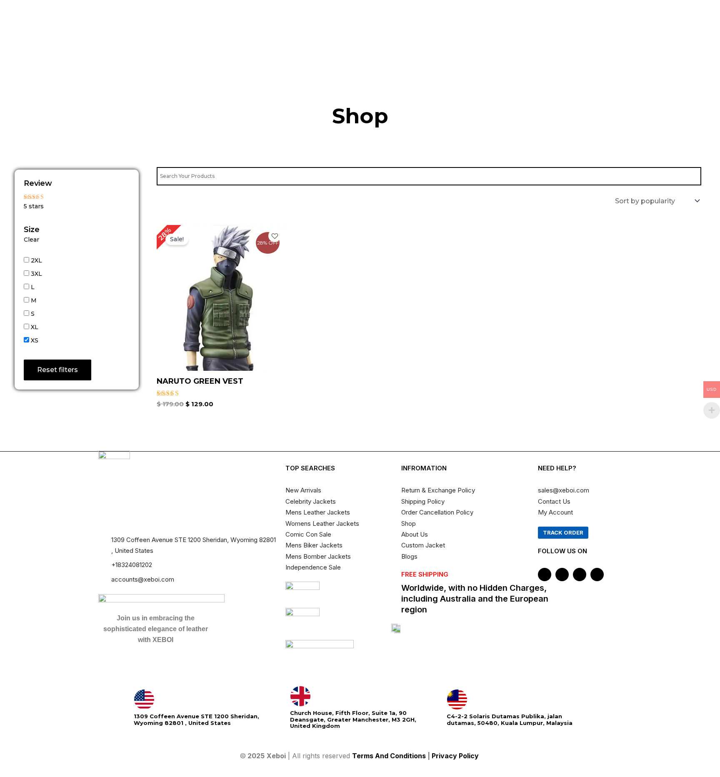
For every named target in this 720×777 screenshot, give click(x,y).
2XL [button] (36, 260)
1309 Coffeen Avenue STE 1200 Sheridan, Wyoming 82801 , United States (196, 719)
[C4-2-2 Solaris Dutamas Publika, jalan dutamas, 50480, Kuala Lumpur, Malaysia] (457, 699)
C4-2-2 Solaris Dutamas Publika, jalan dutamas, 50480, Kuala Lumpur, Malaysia (509, 719)
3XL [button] (36, 273)
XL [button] (34, 327)
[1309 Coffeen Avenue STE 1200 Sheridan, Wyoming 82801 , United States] (144, 699)
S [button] (33, 313)
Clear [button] (31, 239)
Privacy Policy (456, 756)
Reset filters (57, 370)
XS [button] (34, 340)
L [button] (33, 287)
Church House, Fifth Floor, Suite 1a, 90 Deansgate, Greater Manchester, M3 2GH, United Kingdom (353, 719)
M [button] (34, 300)
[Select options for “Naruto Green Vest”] (277, 311)
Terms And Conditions (389, 756)
